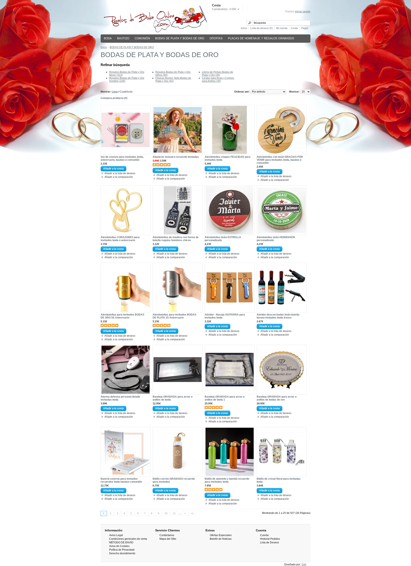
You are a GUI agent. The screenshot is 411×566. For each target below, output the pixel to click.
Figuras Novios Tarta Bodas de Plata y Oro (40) (173, 80)
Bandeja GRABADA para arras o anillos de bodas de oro (276, 398)
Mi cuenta (281, 28)
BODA (108, 38)
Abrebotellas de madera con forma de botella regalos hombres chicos (176, 239)
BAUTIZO (123, 38)
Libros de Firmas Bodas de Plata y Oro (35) (217, 74)
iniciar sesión (302, 11)
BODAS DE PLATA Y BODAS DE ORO (179, 38)
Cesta (294, 28)
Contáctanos (166, 535)
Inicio (244, 28)
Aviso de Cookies (119, 546)
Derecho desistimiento (122, 553)
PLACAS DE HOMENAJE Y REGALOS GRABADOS (261, 38)
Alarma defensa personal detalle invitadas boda (120, 398)
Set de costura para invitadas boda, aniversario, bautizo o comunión (122, 158)
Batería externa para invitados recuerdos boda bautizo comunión (121, 480)
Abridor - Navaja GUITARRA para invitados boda (225, 316)
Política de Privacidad (121, 549)
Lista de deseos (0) (261, 28)
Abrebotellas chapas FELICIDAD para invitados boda (227, 158)
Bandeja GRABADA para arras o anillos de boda (172, 398)
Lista (115, 91)
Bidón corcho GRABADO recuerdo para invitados (174, 480)
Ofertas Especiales (221, 535)
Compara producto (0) (114, 98)
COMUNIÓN (142, 38)
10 (166, 513)
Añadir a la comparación (118, 176)
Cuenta (264, 535)
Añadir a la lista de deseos (119, 173)
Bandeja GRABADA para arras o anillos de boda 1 (224, 398)
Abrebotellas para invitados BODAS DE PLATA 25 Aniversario (174, 316)
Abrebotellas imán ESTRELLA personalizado (223, 239)
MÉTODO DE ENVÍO (121, 542)
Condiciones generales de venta (128, 538)
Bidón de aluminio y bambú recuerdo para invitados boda (227, 480)
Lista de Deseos (269, 542)
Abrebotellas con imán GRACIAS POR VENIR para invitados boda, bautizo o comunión (280, 159)
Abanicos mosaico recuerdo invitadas (176, 156)
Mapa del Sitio (167, 538)
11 (174, 513)
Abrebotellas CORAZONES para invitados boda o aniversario (120, 239)
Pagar (304, 28)
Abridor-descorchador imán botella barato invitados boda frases (278, 316)
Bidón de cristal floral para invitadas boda (279, 480)
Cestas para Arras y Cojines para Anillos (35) (218, 80)
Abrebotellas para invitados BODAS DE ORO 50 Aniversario (122, 316)
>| (192, 513)
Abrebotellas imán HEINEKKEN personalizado (276, 239)
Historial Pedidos (270, 538)
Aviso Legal (116, 535)
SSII (303, 564)
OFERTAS (216, 38)
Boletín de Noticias (221, 538)
